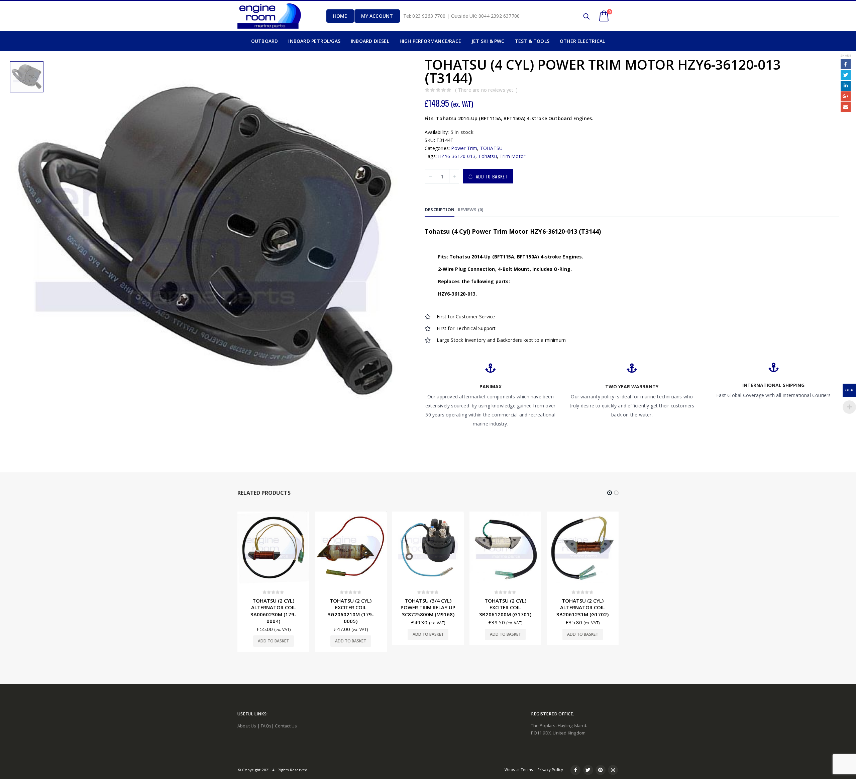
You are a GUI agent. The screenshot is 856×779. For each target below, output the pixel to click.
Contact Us (286, 726)
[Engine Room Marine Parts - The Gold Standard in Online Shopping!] (269, 15)
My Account (377, 16)
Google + (846, 96)
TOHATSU (491, 148)
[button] (609, 493)
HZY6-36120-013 (456, 156)
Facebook (846, 64)
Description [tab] (439, 210)
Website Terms (519, 769)
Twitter (846, 75)
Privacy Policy (550, 769)
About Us (246, 726)
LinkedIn (846, 86)
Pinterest (601, 770)
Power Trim (464, 148)
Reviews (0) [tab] (470, 210)
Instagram (613, 770)
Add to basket (492, 176)
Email (846, 107)
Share (845, 55)
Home (340, 16)
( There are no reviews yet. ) (486, 90)
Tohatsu (487, 156)
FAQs (266, 726)
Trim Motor (512, 156)
